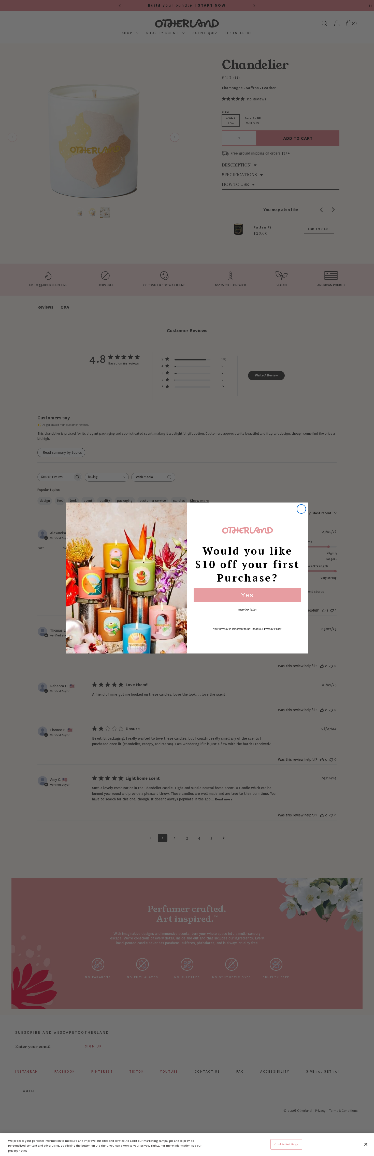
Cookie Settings (286, 1144)
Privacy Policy (272, 628)
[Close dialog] (301, 509)
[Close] (365, 1144)
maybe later (247, 609)
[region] (187, 1144)
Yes (247, 595)
